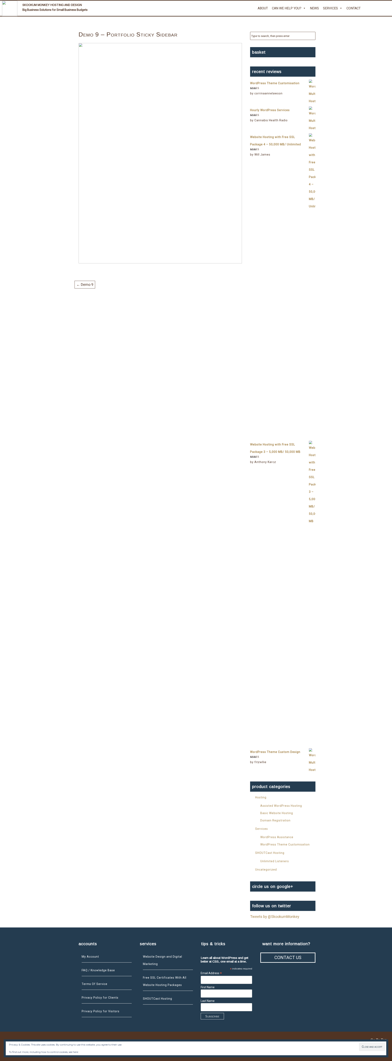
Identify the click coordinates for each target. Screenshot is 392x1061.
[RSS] (387, 8)
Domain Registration (275, 820)
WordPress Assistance (276, 837)
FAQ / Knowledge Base (98, 970)
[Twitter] (367, 8)
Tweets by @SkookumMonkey (274, 916)
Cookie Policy (86, 1052)
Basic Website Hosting (276, 813)
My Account (90, 956)
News (314, 8)
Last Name (208, 1000)
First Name (208, 987)
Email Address (211, 973)
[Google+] (377, 8)
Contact (353, 8)
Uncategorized (266, 869)
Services (330, 8)
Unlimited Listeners (274, 861)
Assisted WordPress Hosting (281, 805)
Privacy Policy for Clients (100, 997)
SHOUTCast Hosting (269, 852)
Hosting (260, 797)
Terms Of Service (94, 984)
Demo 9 (84, 284)
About (263, 8)
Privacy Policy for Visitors (100, 1011)
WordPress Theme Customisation (285, 844)
